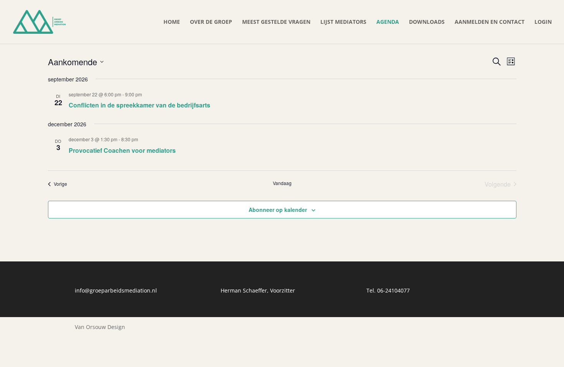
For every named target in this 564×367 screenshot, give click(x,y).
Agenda (387, 22)
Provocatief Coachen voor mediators (122, 150)
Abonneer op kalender (278, 209)
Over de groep (211, 22)
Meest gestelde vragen (276, 22)
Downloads (427, 22)
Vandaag (282, 183)
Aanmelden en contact (489, 22)
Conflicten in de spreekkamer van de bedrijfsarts (139, 105)
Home (171, 22)
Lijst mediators (343, 22)
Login (543, 22)
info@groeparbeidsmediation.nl (116, 290)
